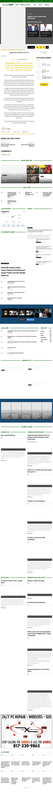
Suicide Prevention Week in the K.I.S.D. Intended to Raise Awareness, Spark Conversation (38, 437)
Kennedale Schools (25, 4)
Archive (47, 4)
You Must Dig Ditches (46, 33)
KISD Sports (30, 176)
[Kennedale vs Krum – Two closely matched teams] (3, 202)
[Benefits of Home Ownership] (39, 589)
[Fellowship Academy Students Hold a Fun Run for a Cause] (3, 283)
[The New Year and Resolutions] (39, 513)
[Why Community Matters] (13, 444)
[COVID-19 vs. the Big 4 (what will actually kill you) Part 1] (39, 480)
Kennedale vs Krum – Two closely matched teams (12, 201)
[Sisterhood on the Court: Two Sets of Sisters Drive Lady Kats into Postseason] (37, 773)
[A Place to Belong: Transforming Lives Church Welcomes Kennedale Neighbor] (3, 338)
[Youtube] (51, 1)
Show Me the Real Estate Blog (36, 602)
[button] (46, 1)
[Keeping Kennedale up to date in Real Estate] (39, 683)
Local (40, 4)
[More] (47, 47)
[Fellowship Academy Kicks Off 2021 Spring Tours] (3, 288)
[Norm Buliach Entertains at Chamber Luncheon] (38, 77)
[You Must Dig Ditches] (46, 27)
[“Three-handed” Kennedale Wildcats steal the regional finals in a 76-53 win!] (31, 263)
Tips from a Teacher (46, 65)
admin (9, 129)
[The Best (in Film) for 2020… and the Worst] (13, 591)
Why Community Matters (8, 435)
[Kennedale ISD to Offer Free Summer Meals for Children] (45, 169)
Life (35, 4)
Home (16, 4)
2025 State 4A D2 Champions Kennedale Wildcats (29, 193)
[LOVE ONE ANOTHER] (33, 27)
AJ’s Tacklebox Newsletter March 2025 (15, 353)
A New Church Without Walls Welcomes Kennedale (26, 779)
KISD (37, 251)
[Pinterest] (44, 47)
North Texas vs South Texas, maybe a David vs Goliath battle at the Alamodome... (47, 194)
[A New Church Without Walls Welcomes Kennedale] (26, 773)
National (4, 175)
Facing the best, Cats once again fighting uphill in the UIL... (36, 763)
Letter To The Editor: (12, 347)
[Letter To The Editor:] (3, 349)
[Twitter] (40, 47)
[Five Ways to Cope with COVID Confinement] (39, 551)
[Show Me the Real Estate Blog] (39, 611)
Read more (31, 35)
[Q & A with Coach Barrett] (38, 71)
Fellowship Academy (4, 263)
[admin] (4, 129)
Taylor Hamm (3, 56)
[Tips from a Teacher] (38, 65)
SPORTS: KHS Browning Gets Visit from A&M (8, 145)
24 (11, 59)
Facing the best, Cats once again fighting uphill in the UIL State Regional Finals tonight (12, 194)
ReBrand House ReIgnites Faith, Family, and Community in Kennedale (22, 341)
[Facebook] (48, 1)
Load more (43, 84)
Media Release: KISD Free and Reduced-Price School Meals (15, 763)
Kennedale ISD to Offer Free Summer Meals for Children (26, 763)
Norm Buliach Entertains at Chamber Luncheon (47, 77)
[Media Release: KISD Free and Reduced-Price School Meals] (33, 169)
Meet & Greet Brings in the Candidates (27, 145)
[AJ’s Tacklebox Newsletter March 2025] (3, 354)
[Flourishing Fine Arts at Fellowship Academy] (3, 299)
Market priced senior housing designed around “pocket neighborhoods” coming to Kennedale (39, 633)
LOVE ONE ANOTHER (33, 33)
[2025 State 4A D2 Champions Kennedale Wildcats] (21, 194)
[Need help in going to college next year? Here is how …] (3, 294)
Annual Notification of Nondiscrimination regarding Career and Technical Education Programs (5, 764)
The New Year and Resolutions (36, 501)
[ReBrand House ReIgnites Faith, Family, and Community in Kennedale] (3, 343)
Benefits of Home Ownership (35, 581)
